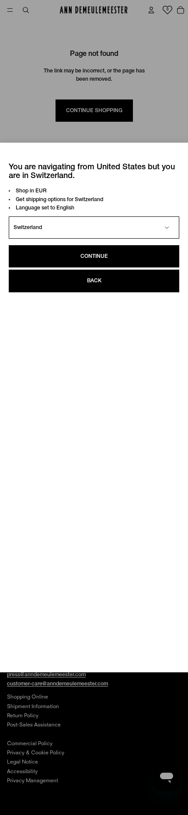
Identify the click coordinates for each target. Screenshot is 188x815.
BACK (94, 280)
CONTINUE (94, 256)
